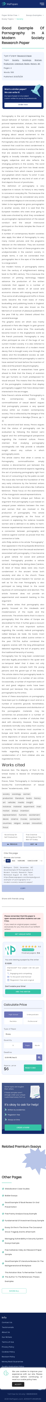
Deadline (8, 1052)
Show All (14, 1291)
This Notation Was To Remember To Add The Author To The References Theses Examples (23, 1277)
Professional (32, 1021)
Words (37, 1045)
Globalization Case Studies (17, 1189)
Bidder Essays (11, 1195)
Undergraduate (33, 1014)
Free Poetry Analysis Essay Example (21, 1214)
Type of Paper (10, 1029)
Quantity (8, 1040)
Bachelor (13, 1021)
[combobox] (23, 1034)
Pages (27, 1045)
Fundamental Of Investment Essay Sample (24, 1220)
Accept (18, 1384)
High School (13, 1014)
